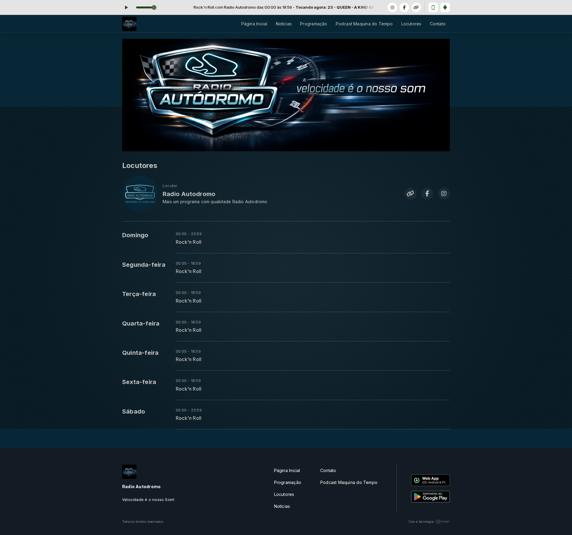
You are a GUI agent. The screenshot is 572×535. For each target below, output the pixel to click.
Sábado (133, 411)
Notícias (284, 23)
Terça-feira (139, 293)
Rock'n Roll (188, 242)
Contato (438, 23)
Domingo (135, 235)
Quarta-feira (141, 323)
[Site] (416, 7)
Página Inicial (254, 23)
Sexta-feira (139, 382)
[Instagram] (392, 7)
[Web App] (433, 7)
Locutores (411, 23)
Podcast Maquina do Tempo (364, 23)
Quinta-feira (140, 352)
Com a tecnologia (421, 521)
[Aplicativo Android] (445, 7)
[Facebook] (404, 7)
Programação (313, 23)
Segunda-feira (143, 264)
